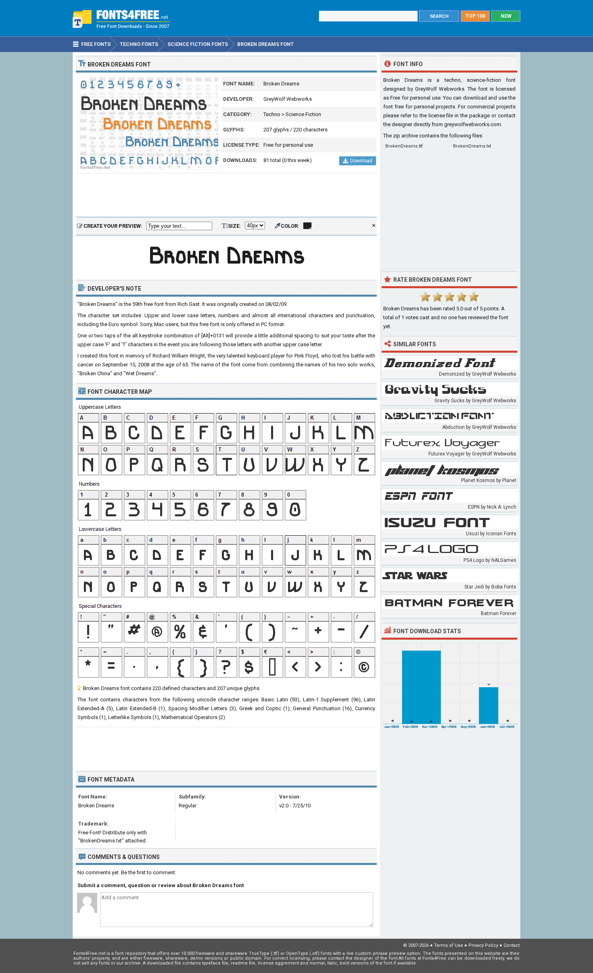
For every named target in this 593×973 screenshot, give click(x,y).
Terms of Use (448, 945)
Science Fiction (303, 114)
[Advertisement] (226, 195)
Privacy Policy (483, 945)
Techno (271, 114)
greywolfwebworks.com (472, 124)
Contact (511, 945)
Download (361, 161)
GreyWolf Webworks (287, 99)
